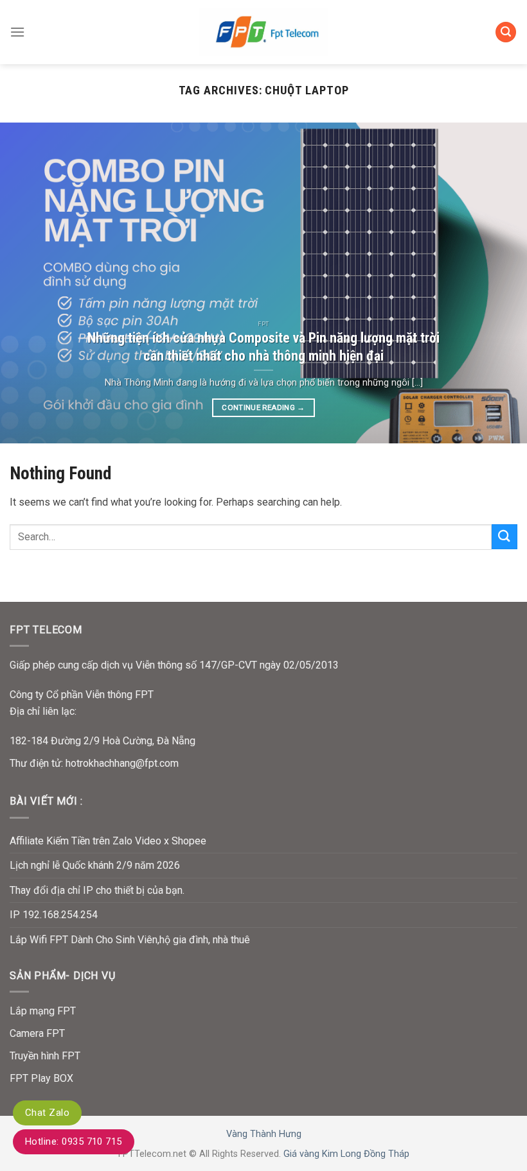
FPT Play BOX (41, 1078)
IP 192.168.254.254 (54, 915)
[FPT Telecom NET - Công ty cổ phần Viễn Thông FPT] (263, 31)
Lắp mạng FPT (43, 1011)
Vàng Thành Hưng (263, 1134)
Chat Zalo (47, 1112)
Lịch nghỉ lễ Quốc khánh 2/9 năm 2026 (95, 865)
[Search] (506, 32)
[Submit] (504, 536)
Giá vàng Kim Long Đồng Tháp (346, 1154)
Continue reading (263, 407)
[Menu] (17, 31)
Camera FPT (37, 1033)
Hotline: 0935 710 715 (73, 1141)
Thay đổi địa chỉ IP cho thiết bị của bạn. (97, 890)
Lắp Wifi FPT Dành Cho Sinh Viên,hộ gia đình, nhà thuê (130, 940)
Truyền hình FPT (45, 1056)
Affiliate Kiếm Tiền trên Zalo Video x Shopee (108, 841)
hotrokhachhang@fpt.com (122, 763)
